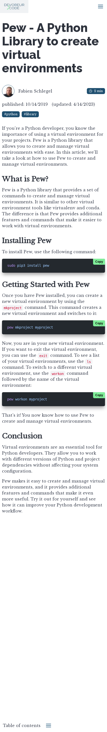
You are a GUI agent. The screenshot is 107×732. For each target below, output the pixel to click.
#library (30, 114)
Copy (99, 261)
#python (10, 114)
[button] (101, 6)
